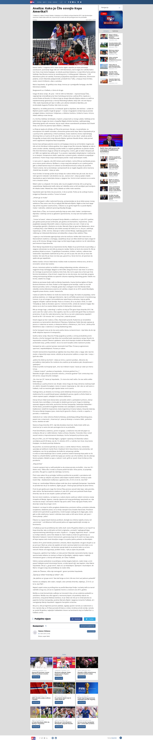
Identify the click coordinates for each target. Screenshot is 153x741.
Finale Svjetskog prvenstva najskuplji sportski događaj (86, 698)
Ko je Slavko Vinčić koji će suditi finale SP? (63, 698)
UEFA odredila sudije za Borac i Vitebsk (41, 698)
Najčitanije (115, 31)
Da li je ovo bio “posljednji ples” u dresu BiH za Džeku (86, 722)
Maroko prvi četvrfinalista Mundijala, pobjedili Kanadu (64, 722)
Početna (39, 2)
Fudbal (64, 654)
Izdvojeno (106, 31)
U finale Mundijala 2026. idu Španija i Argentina (40, 722)
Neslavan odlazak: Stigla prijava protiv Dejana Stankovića (63, 673)
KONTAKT (55, 2)
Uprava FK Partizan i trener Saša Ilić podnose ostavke (40, 673)
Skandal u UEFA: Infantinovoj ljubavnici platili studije (87, 673)
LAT (61, 2)
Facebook (77, 619)
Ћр (65, 2)
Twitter (91, 619)
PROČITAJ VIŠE (36, 677)
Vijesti (44, 2)
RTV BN (49, 2)
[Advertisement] (51, 648)
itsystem (114, 738)
